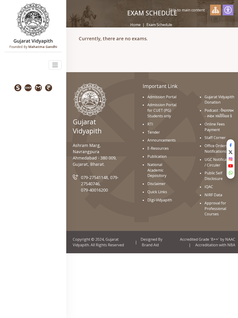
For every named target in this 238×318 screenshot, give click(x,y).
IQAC (209, 186)
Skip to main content (187, 10)
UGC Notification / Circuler (219, 162)
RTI (150, 124)
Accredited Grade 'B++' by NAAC (207, 239)
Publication (157, 156)
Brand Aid (150, 244)
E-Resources (158, 148)
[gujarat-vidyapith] (90, 99)
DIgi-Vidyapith (159, 200)
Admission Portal (161, 96)
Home (135, 24)
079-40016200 (94, 190)
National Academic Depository (156, 170)
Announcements (161, 140)
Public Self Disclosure (214, 175)
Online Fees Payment (215, 127)
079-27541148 (94, 177)
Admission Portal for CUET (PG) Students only (161, 110)
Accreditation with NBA (215, 244)
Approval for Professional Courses (215, 208)
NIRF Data (213, 194)
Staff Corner (215, 137)
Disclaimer (156, 183)
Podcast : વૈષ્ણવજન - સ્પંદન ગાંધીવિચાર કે (219, 113)
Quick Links (157, 191)
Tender (153, 132)
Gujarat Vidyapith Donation (219, 99)
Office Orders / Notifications (217, 148)
